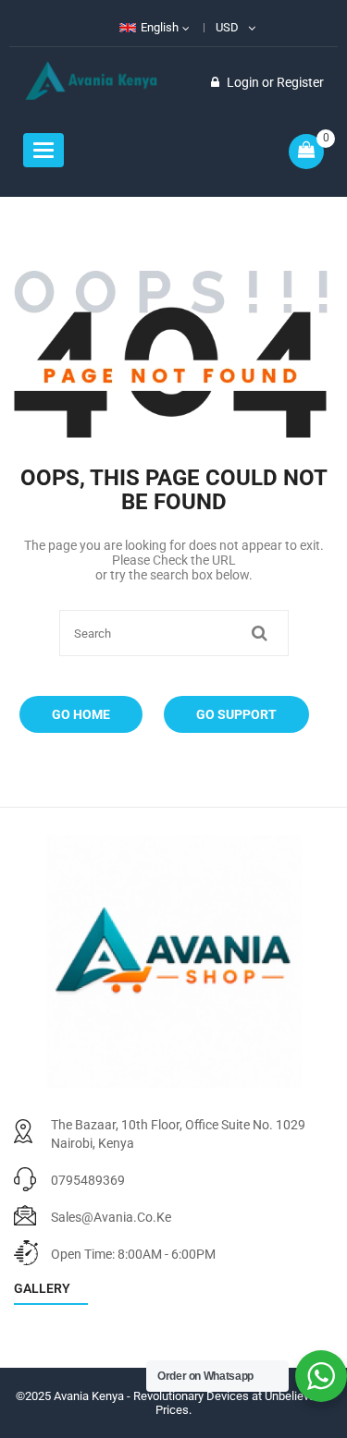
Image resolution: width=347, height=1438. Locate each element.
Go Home (81, 714)
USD (227, 27)
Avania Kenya (89, 1396)
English (160, 27)
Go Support (236, 714)
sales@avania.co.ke (111, 1217)
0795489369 (88, 1180)
